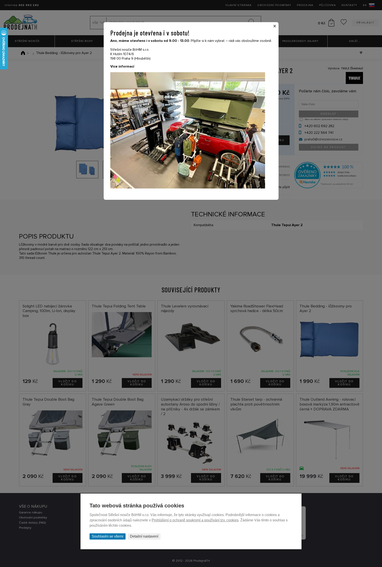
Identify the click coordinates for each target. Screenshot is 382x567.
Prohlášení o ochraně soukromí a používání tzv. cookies (195, 520)
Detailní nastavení (144, 536)
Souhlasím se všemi (107, 536)
